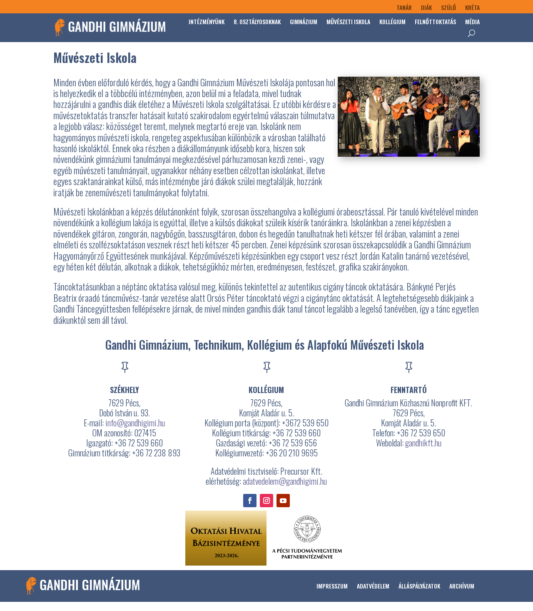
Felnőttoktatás (435, 22)
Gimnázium (303, 22)
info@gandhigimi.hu (135, 422)
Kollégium (392, 22)
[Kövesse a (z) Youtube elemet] (283, 500)
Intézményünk (206, 22)
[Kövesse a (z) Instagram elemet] (266, 500)
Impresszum (332, 585)
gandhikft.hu (423, 442)
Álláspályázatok (419, 585)
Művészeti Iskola (348, 22)
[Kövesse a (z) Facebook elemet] (250, 500)
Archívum (461, 585)
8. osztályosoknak (257, 22)
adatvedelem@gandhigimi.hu (285, 481)
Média (472, 22)
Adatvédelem (373, 585)
